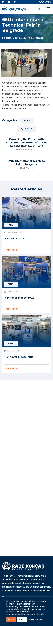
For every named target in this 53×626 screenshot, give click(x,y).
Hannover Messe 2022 (19, 297)
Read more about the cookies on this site (25, 614)
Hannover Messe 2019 (19, 357)
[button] (49, 9)
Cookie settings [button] (35, 619)
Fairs (27, 120)
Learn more (11, 250)
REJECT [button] (22, 620)
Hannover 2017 (14, 238)
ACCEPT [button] (11, 620)
